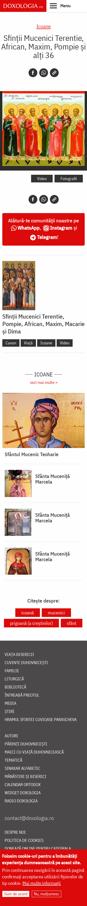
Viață (28, 343)
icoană (27, 612)
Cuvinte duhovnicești (26, 662)
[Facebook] (33, 72)
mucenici (56, 612)
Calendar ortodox (23, 784)
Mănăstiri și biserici (25, 776)
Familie (12, 671)
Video (42, 178)
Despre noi (15, 832)
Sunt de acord (15, 893)
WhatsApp (29, 227)
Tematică (13, 760)
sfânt (71, 623)
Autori (11, 736)
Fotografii (69, 178)
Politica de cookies (24, 840)
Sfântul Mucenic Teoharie (31, 454)
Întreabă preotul (22, 695)
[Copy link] (54, 72)
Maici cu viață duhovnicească (34, 752)
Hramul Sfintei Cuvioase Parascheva (41, 719)
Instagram (61, 227)
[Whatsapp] (43, 72)
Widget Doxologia (23, 793)
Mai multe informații (42, 883)
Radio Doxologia (21, 801)
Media (10, 703)
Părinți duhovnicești (26, 744)
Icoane (43, 26)
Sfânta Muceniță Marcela (52, 478)
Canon (11, 343)
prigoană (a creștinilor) (31, 623)
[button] (60, 6)
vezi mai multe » (43, 382)
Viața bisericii (19, 654)
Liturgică (14, 679)
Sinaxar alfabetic (22, 768)
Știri (9, 711)
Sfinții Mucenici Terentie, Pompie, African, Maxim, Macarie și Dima (43, 324)
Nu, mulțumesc (46, 893)
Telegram (47, 237)
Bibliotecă (15, 687)
